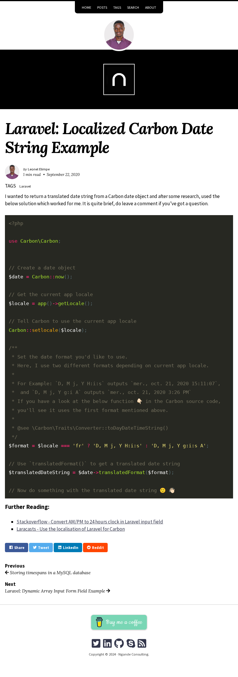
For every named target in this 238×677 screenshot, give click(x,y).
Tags (117, 7)
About (150, 7)
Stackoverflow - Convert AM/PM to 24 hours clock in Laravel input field (90, 521)
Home (86, 7)
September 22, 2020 (63, 174)
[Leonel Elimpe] (119, 34)
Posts (102, 7)
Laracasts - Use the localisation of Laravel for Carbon (71, 529)
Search (133, 7)
